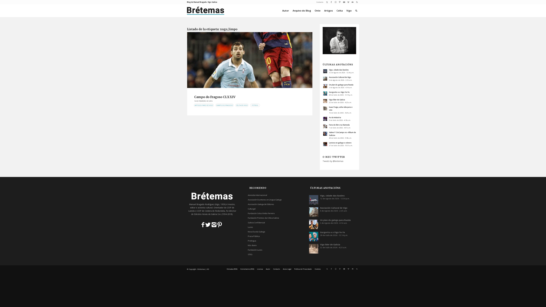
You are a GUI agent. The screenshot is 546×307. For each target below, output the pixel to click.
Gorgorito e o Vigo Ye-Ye (339, 92)
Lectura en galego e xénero (340, 143)
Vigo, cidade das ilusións (339, 70)
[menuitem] (319, 2)
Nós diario (252, 245)
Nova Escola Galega (256, 231)
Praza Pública (254, 236)
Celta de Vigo (242, 105)
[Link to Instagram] (335, 2)
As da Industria (335, 117)
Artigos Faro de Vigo (204, 105)
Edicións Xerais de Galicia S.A (207, 214)
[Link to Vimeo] (348, 2)
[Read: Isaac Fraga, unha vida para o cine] (325, 108)
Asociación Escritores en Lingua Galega (265, 199)
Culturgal (252, 209)
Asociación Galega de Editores (261, 204)
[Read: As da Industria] (325, 118)
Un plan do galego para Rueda (341, 85)
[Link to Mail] (352, 2)
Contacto (319, 2)
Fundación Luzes (255, 250)
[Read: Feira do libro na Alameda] (325, 126)
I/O (208, 269)
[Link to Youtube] (344, 2)
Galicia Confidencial (256, 222)
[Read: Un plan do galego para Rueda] (325, 86)
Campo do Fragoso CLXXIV (214, 97)
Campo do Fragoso (224, 105)
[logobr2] (205, 10)
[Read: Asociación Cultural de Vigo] (325, 78)
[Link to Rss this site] (357, 2)
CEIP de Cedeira (204, 210)
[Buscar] (356, 10)
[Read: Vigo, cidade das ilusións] (325, 71)
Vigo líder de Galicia (337, 99)
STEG (250, 254)
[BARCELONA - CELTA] (249, 60)
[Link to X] (327, 2)
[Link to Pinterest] (340, 2)
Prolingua (252, 240)
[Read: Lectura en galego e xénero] (325, 144)
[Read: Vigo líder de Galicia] (325, 101)
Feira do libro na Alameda (339, 125)
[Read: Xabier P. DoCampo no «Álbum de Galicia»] (325, 133)
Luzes (250, 227)
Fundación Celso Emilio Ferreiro (261, 213)
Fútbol (255, 105)
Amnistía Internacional (257, 195)
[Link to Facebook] (331, 2)
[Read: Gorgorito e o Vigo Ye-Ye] (325, 93)
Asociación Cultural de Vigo (340, 77)
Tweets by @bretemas (333, 161)
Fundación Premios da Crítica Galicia (263, 218)
